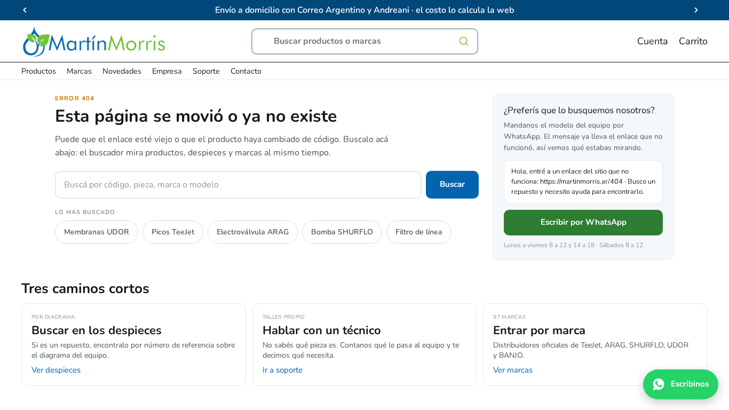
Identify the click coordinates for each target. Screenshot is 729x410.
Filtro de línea (418, 232)
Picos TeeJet (173, 232)
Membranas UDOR (96, 232)
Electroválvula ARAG (253, 232)
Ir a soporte (283, 370)
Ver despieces (56, 370)
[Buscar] (463, 41)
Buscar (452, 184)
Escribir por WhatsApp (584, 222)
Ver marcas (513, 370)
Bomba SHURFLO (342, 232)
